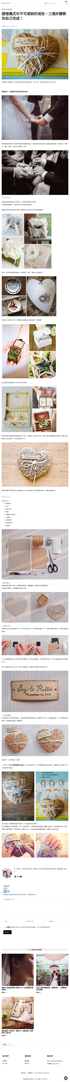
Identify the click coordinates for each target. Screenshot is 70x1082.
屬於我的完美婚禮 (7, 9)
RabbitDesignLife (44, 1073)
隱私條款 (23, 1073)
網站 (19, 205)
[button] (66, 3)
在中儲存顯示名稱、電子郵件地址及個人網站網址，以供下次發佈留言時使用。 (28, 927)
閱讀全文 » (4, 992)
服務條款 (30, 1073)
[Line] (66, 1078)
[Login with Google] (8, 891)
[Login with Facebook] (5, 891)
